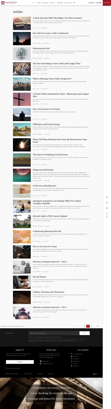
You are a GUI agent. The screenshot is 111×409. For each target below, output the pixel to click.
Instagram (76, 361)
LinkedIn (75, 366)
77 (88, 326)
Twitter (75, 363)
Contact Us (51, 373)
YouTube (75, 356)
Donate (19, 362)
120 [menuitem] (98, 326)
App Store (46, 361)
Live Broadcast (77, 354)
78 (92, 326)
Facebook (76, 359)
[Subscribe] (85, 333)
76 (85, 326)
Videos (39, 2)
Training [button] (59, 2)
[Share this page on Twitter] (107, 202)
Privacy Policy (28, 373)
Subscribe (107, 2)
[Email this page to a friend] (107, 208)
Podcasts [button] (45, 2)
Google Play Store (48, 363)
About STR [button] (67, 2)
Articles (33, 2)
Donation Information (14, 368)
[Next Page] (101, 326)
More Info (50, 357)
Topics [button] (52, 2)
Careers (40, 373)
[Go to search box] (74, 3)
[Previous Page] (76, 326)
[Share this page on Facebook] (106, 197)
